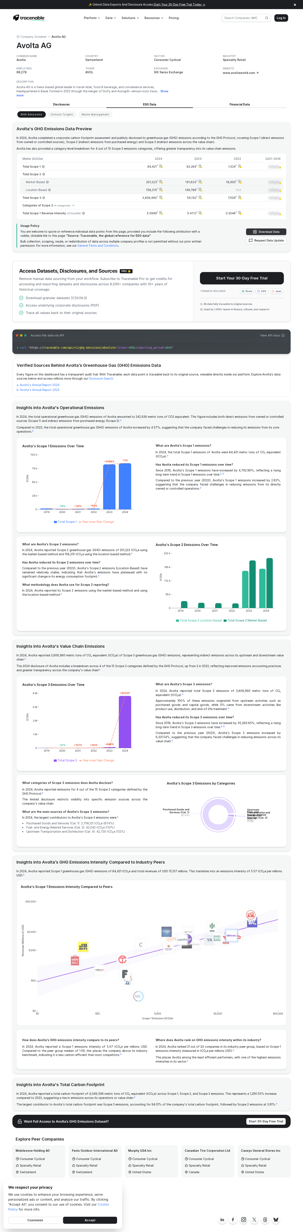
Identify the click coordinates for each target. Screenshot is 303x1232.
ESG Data (149, 104)
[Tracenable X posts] (254, 1219)
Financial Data (240, 104)
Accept (90, 1220)
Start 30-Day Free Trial (266, 1121)
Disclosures (61, 104)
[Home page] (29, 18)
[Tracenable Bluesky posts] (276, 1219)
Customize (35, 1220)
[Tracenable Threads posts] (265, 1219)
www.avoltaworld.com (239, 73)
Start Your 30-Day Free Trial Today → (179, 4)
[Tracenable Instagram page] (244, 1219)
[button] (160, 166)
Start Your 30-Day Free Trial (242, 278)
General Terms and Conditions (98, 245)
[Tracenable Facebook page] (233, 1219)
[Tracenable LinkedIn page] (222, 1219)
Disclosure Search (101, 378)
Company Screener (34, 36)
